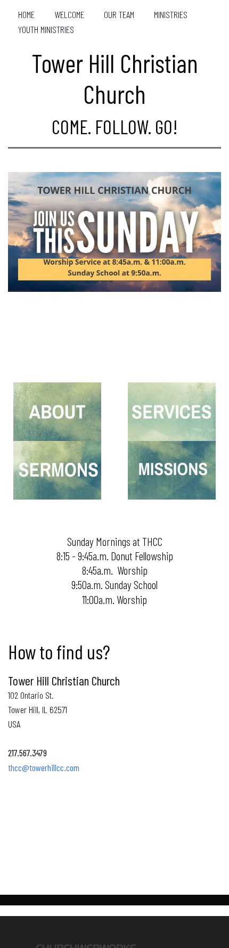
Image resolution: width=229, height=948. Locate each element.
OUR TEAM (119, 14)
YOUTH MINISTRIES (46, 29)
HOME (26, 14)
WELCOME (69, 14)
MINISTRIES (170, 14)
